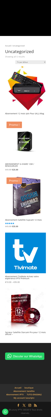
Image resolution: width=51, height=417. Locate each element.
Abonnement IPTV (15, 394)
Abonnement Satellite (24, 391)
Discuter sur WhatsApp (27, 356)
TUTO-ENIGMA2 (34, 394)
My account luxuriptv (24, 398)
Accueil (8, 45)
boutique (29, 387)
